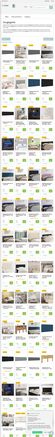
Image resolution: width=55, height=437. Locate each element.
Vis (11, 68)
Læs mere (29, 430)
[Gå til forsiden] (3, 17)
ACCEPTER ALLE (37, 432)
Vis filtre (4, 39)
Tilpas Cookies (47, 432)
